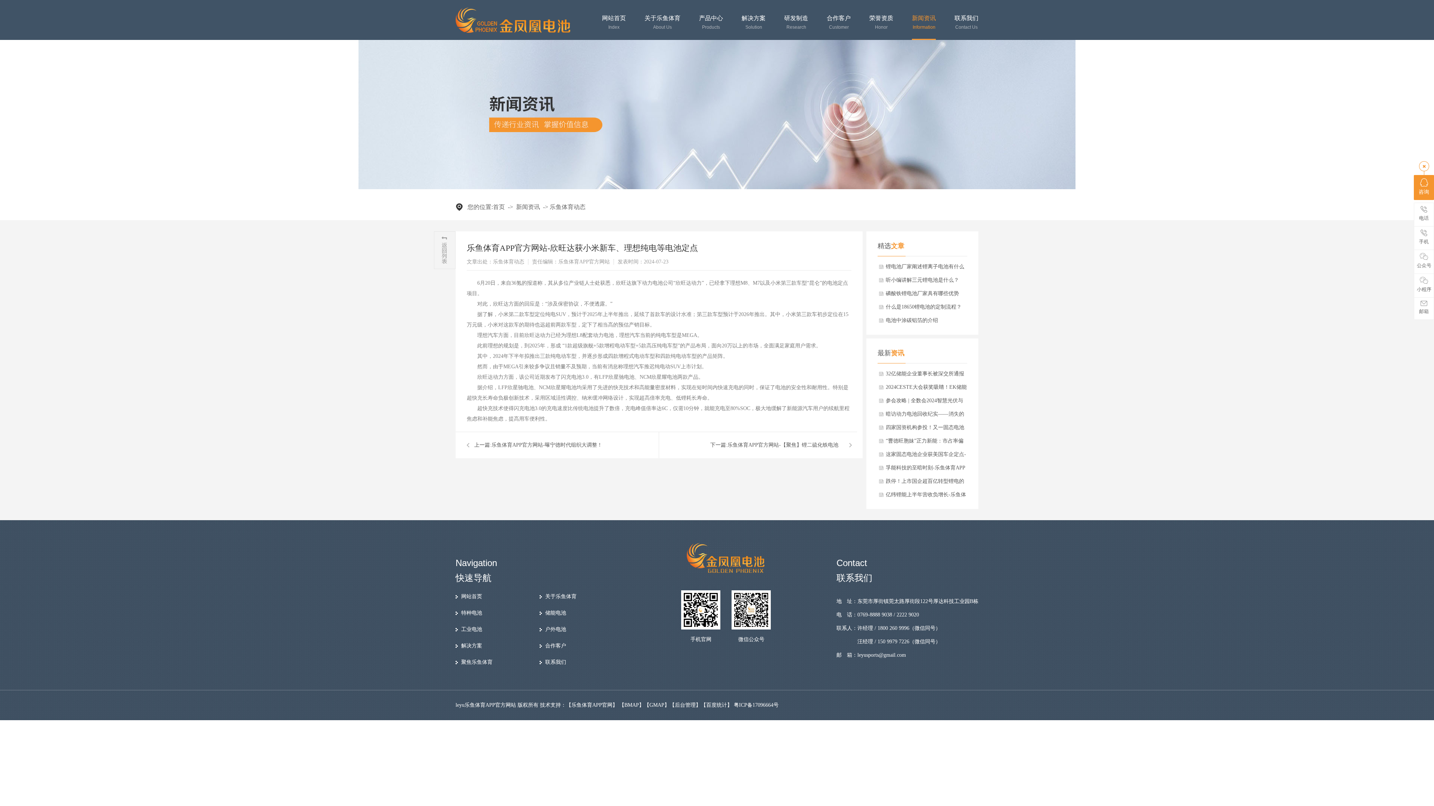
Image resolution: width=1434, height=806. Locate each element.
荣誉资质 (881, 22)
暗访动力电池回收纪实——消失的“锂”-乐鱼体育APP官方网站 (925, 416)
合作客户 (839, 22)
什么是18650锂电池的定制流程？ (924, 307)
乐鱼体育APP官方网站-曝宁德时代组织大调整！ (546, 445)
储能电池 (555, 613)
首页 (499, 207)
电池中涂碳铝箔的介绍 (912, 320)
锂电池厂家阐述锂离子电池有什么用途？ (925, 269)
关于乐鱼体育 (662, 22)
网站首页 (614, 22)
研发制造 (796, 22)
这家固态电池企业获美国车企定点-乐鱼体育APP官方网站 (926, 456)
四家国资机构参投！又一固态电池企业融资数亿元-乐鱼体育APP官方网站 (925, 429)
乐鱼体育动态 (568, 207)
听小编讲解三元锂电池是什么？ (922, 280)
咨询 (1424, 192)
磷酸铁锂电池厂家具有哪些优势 (922, 293)
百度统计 (716, 705)
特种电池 (471, 613)
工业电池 (471, 629)
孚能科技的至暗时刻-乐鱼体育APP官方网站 (925, 470)
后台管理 (685, 705)
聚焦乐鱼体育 (477, 662)
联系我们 (966, 22)
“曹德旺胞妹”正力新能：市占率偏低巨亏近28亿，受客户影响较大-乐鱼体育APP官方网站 (926, 443)
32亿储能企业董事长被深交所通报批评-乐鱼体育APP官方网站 (925, 376)
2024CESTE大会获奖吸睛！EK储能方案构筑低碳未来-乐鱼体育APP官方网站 (926, 389)
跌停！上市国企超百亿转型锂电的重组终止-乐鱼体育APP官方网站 (925, 483)
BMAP (631, 705)
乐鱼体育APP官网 (591, 705)
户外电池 (555, 629)
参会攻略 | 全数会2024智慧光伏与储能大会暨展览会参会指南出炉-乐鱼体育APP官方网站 (926, 402)
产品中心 (711, 22)
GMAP (656, 705)
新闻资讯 (924, 22)
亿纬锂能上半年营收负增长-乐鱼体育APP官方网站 (926, 497)
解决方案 (754, 22)
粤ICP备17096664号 (756, 705)
